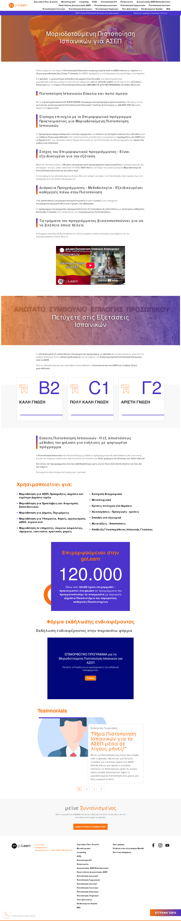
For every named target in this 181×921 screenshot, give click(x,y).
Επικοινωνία (127, 1)
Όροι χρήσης (118, 844)
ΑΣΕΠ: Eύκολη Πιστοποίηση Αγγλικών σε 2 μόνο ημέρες (97, 13)
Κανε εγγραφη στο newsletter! (90, 826)
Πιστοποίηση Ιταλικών (159, 5)
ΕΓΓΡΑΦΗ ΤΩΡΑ (165, 913)
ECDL (94, 1)
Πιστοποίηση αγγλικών (105, 5)
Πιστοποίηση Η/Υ (109, 1)
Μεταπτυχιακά (68, 1)
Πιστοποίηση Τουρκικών (107, 9)
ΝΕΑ (168, 9)
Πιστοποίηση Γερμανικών (133, 5)
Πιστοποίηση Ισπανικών (80, 9)
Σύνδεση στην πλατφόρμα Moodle (128, 848)
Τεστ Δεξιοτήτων (130, 9)
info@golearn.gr (41, 847)
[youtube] (167, 845)
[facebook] (153, 845)
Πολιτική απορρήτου (122, 852)
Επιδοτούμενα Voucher (152, 9)
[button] (101, 788)
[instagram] (160, 845)
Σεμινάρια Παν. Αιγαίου (46, 1)
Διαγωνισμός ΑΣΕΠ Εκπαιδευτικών (153, 1)
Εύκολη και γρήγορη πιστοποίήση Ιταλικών (150, 13)
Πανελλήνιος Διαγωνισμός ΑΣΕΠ (75, 5)
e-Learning (84, 1)
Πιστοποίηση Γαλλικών (54, 9)
